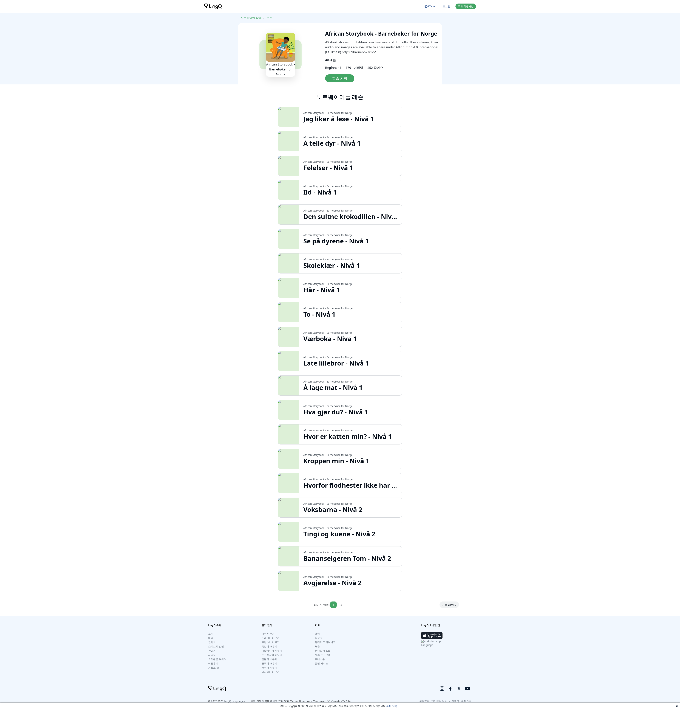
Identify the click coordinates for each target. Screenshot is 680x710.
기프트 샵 (213, 667)
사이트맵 (454, 701)
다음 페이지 (449, 605)
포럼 (317, 633)
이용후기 (213, 663)
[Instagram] (442, 688)
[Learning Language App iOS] (432, 635)
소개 (210, 633)
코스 (269, 18)
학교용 (212, 650)
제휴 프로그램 (322, 655)
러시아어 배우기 (271, 672)
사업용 (212, 655)
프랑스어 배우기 (271, 642)
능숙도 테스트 (322, 650)
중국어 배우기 (269, 663)
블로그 (318, 638)
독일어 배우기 (269, 646)
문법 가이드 (321, 663)
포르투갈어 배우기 (272, 655)
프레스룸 (320, 659)
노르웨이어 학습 (251, 18)
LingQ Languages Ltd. (237, 701)
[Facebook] (450, 688)
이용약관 (424, 701)
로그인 (446, 6)
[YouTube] (467, 688)
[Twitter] (459, 688)
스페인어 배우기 (271, 638)
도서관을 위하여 (217, 659)
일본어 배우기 (269, 659)
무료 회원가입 (466, 6)
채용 (317, 646)
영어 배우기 (268, 633)
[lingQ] (213, 6)
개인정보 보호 (439, 701)
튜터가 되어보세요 (325, 642)
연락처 (212, 642)
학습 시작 (339, 78)
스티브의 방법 (216, 646)
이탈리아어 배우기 (272, 650)
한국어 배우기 (269, 667)
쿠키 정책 (391, 706)
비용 (210, 638)
